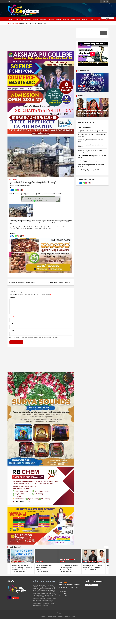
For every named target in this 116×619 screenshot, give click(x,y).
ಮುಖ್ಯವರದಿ (22, 561)
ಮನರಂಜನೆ (51, 19)
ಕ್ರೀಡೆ (99, 19)
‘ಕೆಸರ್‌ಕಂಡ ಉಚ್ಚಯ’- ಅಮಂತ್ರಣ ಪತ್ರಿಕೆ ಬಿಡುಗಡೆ (59, 282)
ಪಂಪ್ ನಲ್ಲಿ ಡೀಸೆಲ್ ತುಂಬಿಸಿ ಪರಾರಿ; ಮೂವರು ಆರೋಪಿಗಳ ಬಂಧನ (93, 566)
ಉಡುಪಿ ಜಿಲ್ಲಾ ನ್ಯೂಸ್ (15, 547)
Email (11, 323)
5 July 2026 (62, 571)
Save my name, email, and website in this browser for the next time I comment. (35, 337)
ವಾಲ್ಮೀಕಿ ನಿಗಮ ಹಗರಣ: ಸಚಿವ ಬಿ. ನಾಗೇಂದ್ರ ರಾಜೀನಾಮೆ (90, 131)
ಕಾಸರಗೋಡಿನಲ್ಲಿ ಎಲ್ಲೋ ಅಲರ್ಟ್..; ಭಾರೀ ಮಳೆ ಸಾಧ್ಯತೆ (90, 170)
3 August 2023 (13, 185)
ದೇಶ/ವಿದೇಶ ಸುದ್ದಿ (27, 19)
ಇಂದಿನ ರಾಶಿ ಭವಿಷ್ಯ (83, 71)
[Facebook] (11, 190)
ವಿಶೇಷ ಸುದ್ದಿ (66, 19)
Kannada (106, 18)
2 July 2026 (86, 569)
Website (12, 330)
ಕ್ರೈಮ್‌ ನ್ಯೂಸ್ (43, 19)
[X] (21, 190)
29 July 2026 (81, 115)
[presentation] (105, 547)
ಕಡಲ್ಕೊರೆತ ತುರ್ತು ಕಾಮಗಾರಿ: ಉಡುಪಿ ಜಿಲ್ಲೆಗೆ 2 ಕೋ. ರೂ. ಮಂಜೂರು (44, 567)
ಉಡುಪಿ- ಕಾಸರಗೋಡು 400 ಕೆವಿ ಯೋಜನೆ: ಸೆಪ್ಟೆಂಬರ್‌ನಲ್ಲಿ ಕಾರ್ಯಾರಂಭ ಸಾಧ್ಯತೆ (69, 567)
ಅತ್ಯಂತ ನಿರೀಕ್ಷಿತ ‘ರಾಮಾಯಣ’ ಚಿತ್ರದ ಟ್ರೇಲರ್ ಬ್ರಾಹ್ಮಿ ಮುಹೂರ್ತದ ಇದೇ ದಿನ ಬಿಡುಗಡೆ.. (92, 112)
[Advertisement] (80, 9)
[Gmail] (23, 190)
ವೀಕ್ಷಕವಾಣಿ (53, 616)
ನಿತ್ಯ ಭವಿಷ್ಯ (58, 19)
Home (10, 19)
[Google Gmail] (91, 183)
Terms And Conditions (65, 596)
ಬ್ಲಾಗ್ (84, 85)
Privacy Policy (63, 593)
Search (80, 30)
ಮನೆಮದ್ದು (35, 19)
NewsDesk (88, 115)
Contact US (62, 591)
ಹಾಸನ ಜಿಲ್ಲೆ (84, 19)
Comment (12, 297)
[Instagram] (18, 190)
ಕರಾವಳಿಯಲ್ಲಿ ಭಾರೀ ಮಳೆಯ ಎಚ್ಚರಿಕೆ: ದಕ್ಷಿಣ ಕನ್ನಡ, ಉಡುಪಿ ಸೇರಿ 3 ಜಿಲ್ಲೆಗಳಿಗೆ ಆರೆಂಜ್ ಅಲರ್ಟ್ (22, 567)
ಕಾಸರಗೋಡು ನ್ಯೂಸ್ (75, 19)
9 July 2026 (39, 571)
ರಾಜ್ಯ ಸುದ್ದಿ (18, 19)
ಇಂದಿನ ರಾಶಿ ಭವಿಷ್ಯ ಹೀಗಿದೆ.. (87, 88)
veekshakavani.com (92, 90)
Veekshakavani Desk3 (24, 185)
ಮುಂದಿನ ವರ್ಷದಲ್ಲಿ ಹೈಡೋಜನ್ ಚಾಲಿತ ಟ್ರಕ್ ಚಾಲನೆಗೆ (23, 282)
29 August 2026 (82, 90)
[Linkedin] (13, 190)
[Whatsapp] (16, 190)
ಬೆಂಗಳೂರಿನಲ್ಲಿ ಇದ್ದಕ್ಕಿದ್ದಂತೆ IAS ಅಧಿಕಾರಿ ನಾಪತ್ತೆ (88, 161)
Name (11, 317)
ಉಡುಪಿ (13, 561)
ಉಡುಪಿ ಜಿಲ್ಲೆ (92, 19)
